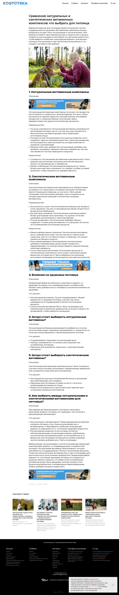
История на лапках (99, 558)
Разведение (56, 562)
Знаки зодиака (10, 557)
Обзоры (54, 565)
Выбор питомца (57, 564)
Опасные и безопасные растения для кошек (13, 562)
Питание (55, 557)
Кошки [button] (65, 3)
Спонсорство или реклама (101, 553)
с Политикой (93, 586)
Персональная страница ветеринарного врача (75, 557)
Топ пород (9, 553)
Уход (53, 558)
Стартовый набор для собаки (38, 558)
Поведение (56, 560)
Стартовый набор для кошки (15, 560)
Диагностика (56, 553)
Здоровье (55, 551)
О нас (113, 3)
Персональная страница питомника (75, 560)
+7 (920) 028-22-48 (60, 573)
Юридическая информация (101, 560)
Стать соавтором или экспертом (103, 551)
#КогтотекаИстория (99, 557)
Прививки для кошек (13, 565)
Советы (54, 567)
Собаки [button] (74, 3)
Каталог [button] (84, 3)
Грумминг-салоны (73, 555)
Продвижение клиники (100, 555)
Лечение (55, 555)
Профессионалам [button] (99, 3)
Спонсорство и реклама (75, 551)
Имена (8, 551)
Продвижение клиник (75, 553)
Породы (8, 555)
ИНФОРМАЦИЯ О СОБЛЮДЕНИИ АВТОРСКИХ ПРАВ (60, 542)
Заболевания (10, 558)
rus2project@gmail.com (59, 574)
